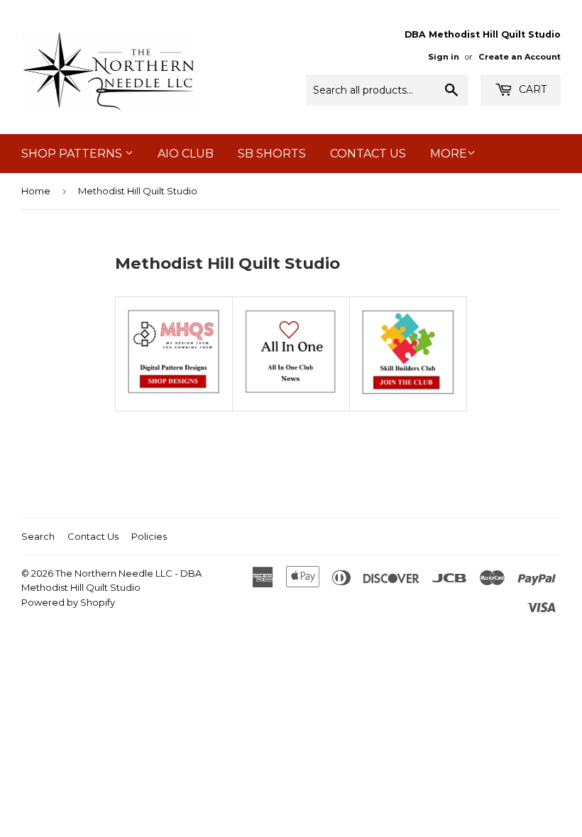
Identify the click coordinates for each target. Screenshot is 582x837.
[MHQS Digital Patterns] (173, 392)
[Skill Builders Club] (408, 392)
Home (35, 190)
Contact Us (368, 153)
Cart (531, 89)
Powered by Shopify (68, 602)
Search (38, 536)
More (448, 153)
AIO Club (186, 153)
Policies (149, 536)
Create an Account (519, 57)
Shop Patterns (73, 153)
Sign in (443, 57)
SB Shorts (272, 153)
